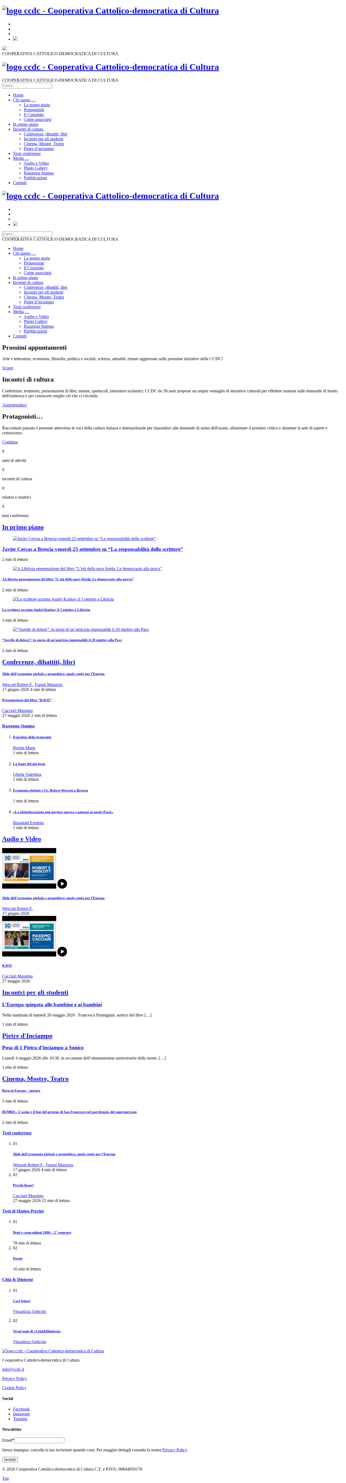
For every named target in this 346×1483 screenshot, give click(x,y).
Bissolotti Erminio (28, 822)
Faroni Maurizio (48, 684)
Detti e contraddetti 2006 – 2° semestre (42, 1232)
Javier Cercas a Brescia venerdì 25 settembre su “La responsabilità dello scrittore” (92, 549)
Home (18, 95)
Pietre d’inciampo (39, 148)
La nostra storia (37, 104)
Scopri (7, 368)
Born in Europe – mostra (21, 1090)
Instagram (21, 1414)
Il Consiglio (34, 114)
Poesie (18, 1258)
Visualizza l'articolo (29, 1311)
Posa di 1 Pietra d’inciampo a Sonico (43, 1047)
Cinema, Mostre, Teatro (44, 143)
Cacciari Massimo (17, 710)
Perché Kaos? (23, 1185)
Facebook (21, 1409)
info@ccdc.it (13, 1369)
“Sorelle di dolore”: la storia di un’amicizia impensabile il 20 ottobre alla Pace (62, 640)
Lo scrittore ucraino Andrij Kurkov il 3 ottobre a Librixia (46, 610)
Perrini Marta (24, 748)
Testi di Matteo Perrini (23, 1211)
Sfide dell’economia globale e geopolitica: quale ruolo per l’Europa (53, 674)
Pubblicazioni (35, 178)
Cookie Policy (14, 1387)
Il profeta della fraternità (32, 737)
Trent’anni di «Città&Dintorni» (37, 1331)
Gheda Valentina (27, 774)
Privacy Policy (14, 1378)
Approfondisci (14, 405)
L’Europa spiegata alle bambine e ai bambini (52, 1004)
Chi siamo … (24, 100)
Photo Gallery (36, 168)
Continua (10, 442)
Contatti (19, 182)
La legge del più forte (29, 764)
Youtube (20, 1418)
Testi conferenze (27, 153)
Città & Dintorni (17, 1279)
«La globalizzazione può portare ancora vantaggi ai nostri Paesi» (63, 812)
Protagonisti (34, 109)
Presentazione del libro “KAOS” (27, 700)
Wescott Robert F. (17, 684)
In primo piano (25, 124)
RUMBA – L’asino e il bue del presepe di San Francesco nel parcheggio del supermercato (69, 1112)
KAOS (7, 966)
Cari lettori (21, 1301)
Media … (21, 158)
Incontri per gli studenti (43, 139)
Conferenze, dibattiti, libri (45, 134)
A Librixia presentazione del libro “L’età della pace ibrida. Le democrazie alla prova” (68, 579)
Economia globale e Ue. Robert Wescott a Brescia (50, 790)
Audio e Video (36, 163)
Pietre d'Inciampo (27, 1035)
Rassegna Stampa (39, 173)
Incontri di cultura (28, 129)
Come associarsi (37, 119)
